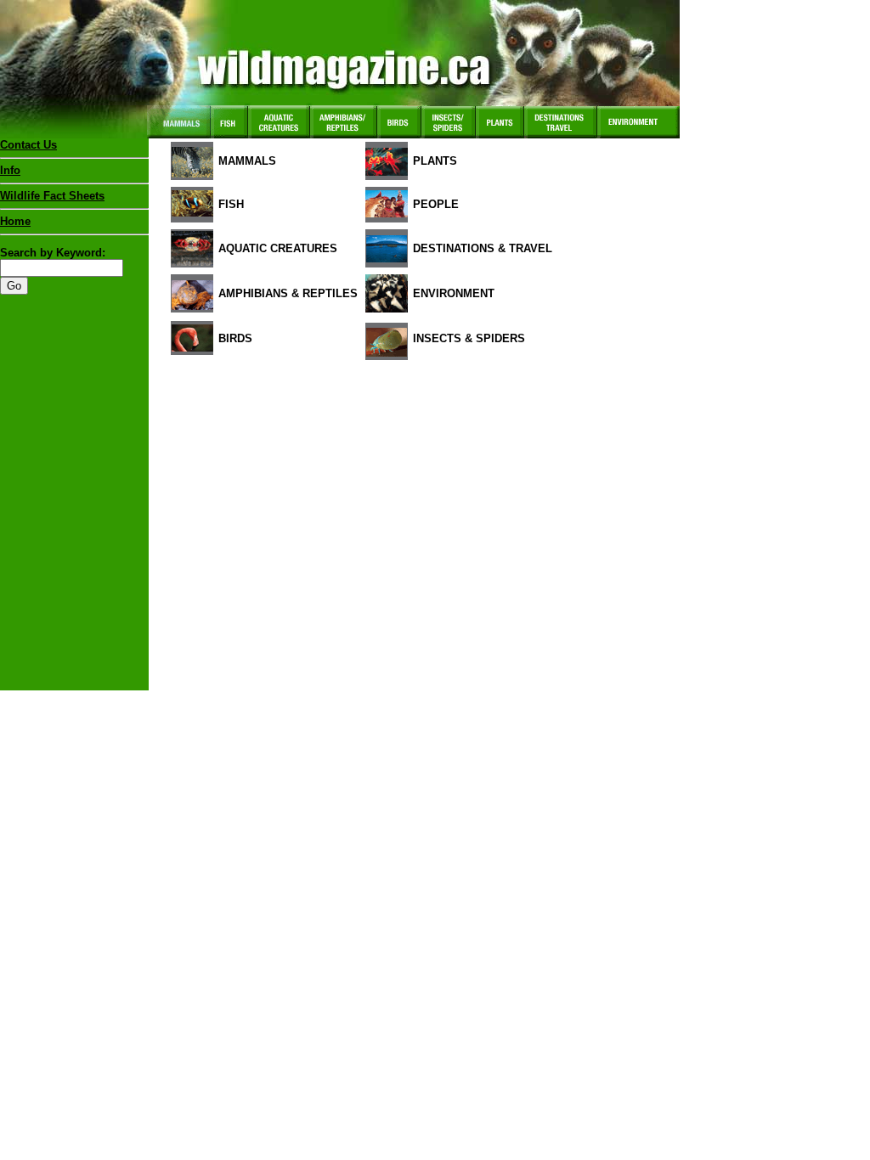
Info (10, 170)
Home (15, 221)
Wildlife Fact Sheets (52, 195)
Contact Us (28, 144)
